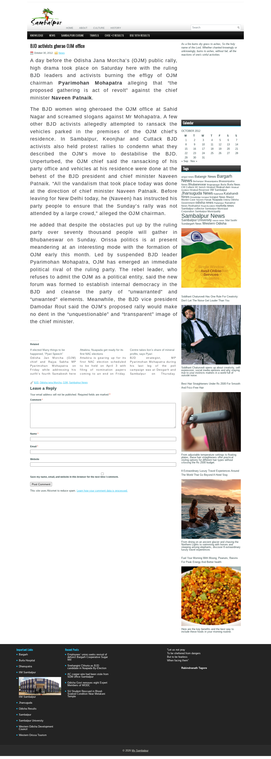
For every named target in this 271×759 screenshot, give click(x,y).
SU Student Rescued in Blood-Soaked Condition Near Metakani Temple (86, 694)
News (52, 35)
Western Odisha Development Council (36, 728)
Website (34, 459)
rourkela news (225, 205)
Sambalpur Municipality (207, 211)
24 (203, 153)
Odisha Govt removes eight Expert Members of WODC (87, 684)
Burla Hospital (27, 660)
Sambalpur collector (192, 208)
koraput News (217, 197)
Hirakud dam (223, 187)
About (83, 28)
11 (212, 144)
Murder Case (188, 200)
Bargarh (23, 654)
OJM (65, 382)
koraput (205, 197)
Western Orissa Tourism (33, 735)
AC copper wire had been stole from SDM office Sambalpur (88, 675)
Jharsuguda (25, 702)
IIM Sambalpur (218, 190)
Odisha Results (28, 708)
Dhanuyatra (25, 666)
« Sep (184, 161)
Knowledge (36, 35)
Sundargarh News (191, 223)
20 (228, 148)
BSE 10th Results (140, 35)
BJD (36, 382)
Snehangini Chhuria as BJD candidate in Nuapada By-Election (86, 667)
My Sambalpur (140, 750)
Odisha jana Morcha (51, 382)
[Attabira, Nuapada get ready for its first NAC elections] (105, 362)
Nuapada (217, 199)
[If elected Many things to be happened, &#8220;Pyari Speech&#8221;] (55, 362)
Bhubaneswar (197, 184)
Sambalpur (25, 714)
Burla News (233, 184)
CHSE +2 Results (114, 35)
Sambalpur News (78, 382)
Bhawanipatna (211, 181)
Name (34, 433)
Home (69, 28)
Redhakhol (194, 206)
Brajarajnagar (213, 184)
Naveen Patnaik (203, 200)
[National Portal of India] (211, 286)
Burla (223, 184)
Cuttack (190, 187)
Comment (36, 399)
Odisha (226, 200)
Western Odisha (214, 223)
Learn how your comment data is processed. (102, 490)
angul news (187, 177)
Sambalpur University (196, 220)
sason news (218, 220)
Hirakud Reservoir (199, 190)
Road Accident (208, 206)
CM (183, 187)
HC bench (200, 187)
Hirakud (211, 187)
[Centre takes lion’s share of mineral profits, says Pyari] (155, 362)
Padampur (219, 203)
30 (194, 157)
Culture (99, 28)
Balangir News (205, 176)
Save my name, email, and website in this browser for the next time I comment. (74, 476)
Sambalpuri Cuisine (72, 35)
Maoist (230, 197)
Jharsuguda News (197, 193)
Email (34, 446)
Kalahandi (218, 194)
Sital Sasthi (231, 220)
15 (186, 148)
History (116, 28)
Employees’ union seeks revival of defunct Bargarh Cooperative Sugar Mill (87, 657)
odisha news (204, 202)
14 (236, 144)
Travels (94, 35)
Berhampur (198, 181)
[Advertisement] (194, 13)
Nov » (193, 161)
